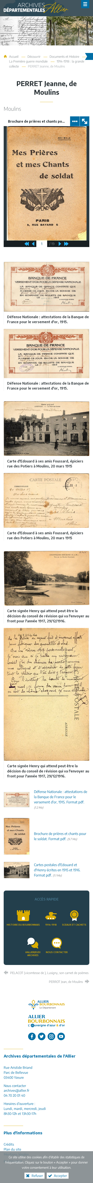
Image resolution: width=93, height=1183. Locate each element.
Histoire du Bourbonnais (23, 924)
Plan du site (12, 1149)
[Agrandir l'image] (46, 286)
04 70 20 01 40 (14, 1095)
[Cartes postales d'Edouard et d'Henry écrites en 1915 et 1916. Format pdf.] (17, 870)
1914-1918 (51, 924)
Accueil (14, 56)
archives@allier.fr (16, 1090)
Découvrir (33, 56)
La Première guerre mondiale (28, 61)
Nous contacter (57, 952)
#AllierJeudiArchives (32, 954)
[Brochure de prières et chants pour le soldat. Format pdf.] (17, 836)
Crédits (9, 1144)
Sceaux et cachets (74, 924)
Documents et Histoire (64, 56)
